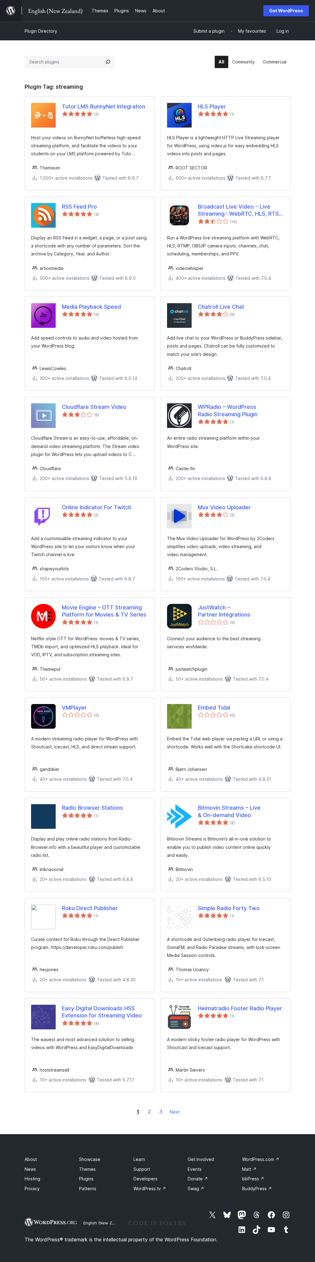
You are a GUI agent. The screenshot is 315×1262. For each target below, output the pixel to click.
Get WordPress (286, 10)
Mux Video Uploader (224, 507)
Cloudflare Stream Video (94, 407)
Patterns (87, 1188)
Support (142, 1169)
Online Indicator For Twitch (96, 507)
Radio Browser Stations (92, 807)
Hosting (32, 1178)
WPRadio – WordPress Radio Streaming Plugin (227, 410)
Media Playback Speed (91, 306)
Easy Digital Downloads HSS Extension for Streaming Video (102, 1012)
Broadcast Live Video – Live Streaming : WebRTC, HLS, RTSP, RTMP (240, 210)
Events (194, 1169)
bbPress (253, 1178)
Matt (249, 1169)
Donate (198, 1178)
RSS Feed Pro (79, 206)
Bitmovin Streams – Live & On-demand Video (229, 811)
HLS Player (212, 106)
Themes (87, 1169)
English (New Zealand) (104, 1222)
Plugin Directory (41, 31)
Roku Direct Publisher (90, 908)
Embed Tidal (214, 707)
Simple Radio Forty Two (229, 908)
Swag (196, 1188)
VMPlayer (74, 707)
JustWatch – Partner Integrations (224, 611)
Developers (146, 1178)
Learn (139, 1159)
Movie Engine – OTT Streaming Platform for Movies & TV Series (104, 611)
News (30, 1169)
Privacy (32, 1188)
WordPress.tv (150, 1188)
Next (175, 1111)
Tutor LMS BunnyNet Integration (103, 106)
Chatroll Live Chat (221, 306)
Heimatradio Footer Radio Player (240, 1008)
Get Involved (201, 1159)
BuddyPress (257, 1188)
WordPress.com (260, 1159)
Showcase (89, 1159)
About (31, 1159)
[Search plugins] (108, 62)
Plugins (86, 1178)
